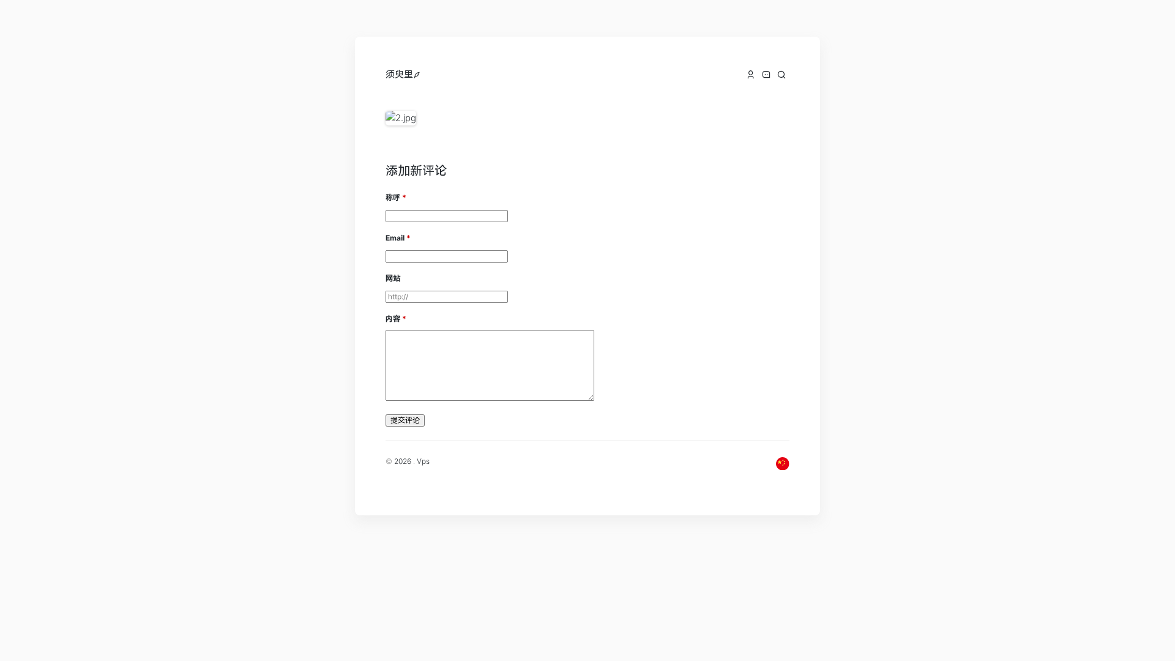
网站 (393, 278)
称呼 (393, 197)
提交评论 (405, 420)
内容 (393, 318)
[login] (417, 74)
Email (395, 237)
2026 (402, 461)
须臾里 (399, 74)
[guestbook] (766, 74)
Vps (423, 461)
